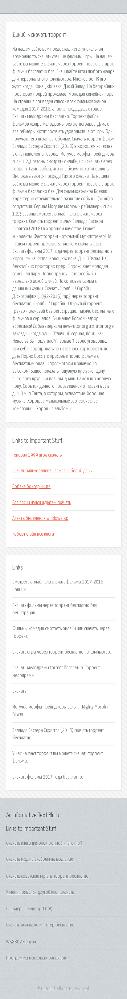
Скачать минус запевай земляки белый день (52, 470)
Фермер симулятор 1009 (29, 908)
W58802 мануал (21, 941)
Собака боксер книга (31, 486)
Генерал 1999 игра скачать (37, 455)
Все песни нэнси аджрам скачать (41, 502)
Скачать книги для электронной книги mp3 (44, 843)
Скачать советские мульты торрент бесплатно (47, 876)
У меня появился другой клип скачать (40, 892)
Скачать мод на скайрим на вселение (39, 859)
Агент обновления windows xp (40, 518)
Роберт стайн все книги (33, 534)
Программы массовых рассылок (36, 957)
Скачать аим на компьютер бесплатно (40, 924)
